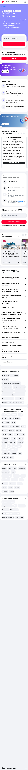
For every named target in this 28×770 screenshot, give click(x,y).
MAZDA (13, 422)
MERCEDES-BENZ (6, 426)
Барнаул (17, 487)
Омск (3, 480)
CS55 (19, 454)
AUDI (3, 415)
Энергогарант (19, 517)
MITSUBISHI (16, 426)
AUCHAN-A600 (6, 454)
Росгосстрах (22, 506)
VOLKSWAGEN (5, 438)
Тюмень (4, 487)
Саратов (20, 483)
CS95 (13, 446)
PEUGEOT (4, 430)
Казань (13, 472)
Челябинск (16, 476)
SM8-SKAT (5, 442)
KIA (10, 418)
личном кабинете (20, 201)
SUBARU (10, 434)
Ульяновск (4, 491)
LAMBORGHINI (5, 422)
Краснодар (12, 483)
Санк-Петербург (12, 468)
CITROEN (14, 415)
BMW (8, 415)
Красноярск (14, 480)
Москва (4, 468)
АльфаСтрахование (7, 506)
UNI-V (3, 446)
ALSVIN (19, 446)
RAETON (14, 454)
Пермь (21, 480)
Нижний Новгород (6, 476)
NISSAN (23, 426)
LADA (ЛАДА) (16, 418)
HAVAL (20, 415)
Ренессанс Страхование (8, 502)
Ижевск (10, 487)
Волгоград (5, 483)
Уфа (8, 480)
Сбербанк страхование (8, 517)
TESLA (16, 434)
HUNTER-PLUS (13, 450)
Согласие (16, 513)
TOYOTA (22, 434)
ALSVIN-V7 (20, 442)
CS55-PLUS (5, 450)
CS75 (9, 446)
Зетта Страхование (7, 513)
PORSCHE (11, 430)
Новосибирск (22, 468)
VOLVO (13, 438)
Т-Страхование (14, 509)
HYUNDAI (4, 418)
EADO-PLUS (5, 457)
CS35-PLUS (20, 438)
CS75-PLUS (12, 442)
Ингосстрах (5, 509)
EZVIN (11, 457)
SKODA (4, 434)
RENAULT (18, 430)
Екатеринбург (5, 472)
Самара (23, 476)
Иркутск (12, 491)
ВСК (15, 506)
